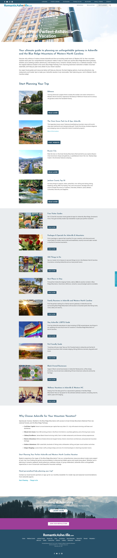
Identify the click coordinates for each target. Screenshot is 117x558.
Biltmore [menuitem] (88, 1)
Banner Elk (79, 538)
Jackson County (41, 538)
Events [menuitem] (108, 1)
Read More (53, 113)
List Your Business (116, 279)
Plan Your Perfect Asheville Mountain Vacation (46, 34)
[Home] (23, 5)
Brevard (85, 538)
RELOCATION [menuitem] (91, 5)
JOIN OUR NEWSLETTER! (58, 524)
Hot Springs (62, 538)
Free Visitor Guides (54, 213)
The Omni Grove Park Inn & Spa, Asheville (64, 121)
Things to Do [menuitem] (77, 1)
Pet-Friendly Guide (54, 344)
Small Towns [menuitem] (98, 1)
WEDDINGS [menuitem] (80, 5)
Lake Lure (38, 540)
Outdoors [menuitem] (66, 1)
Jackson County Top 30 (56, 180)
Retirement (70, 540)
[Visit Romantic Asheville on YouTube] (7, 2)
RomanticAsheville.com (47, 543)
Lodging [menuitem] (44, 1)
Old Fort (58, 540)
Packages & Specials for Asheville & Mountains (65, 235)
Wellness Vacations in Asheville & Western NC (65, 388)
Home (23, 538)
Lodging (64, 540)
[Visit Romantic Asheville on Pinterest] (12, 2)
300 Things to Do (54, 257)
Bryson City (51, 151)
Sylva (55, 538)
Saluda (44, 540)
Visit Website (53, 142)
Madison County (31, 538)
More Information (53, 131)
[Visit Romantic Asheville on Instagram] (9, 2)
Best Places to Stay (54, 279)
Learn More (60, 511)
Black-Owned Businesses (56, 366)
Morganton (92, 538)
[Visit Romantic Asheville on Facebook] (4, 2)
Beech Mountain (71, 538)
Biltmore (50, 91)
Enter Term (110, 5)
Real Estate (78, 540)
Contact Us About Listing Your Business (66, 543)
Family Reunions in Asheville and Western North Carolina (69, 301)
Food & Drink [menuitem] (55, 1)
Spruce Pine (51, 540)
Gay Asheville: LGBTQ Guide (58, 322)
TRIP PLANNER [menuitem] (102, 5)
